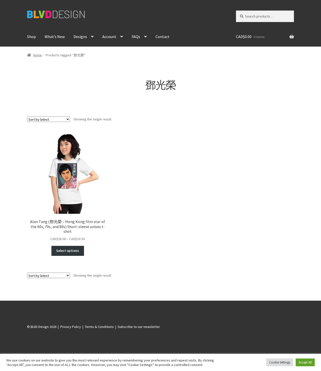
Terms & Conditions (99, 326)
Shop (31, 36)
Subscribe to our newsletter (139, 326)
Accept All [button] (305, 362)
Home (37, 55)
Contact (162, 36)
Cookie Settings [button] (279, 362)
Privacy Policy (70, 326)
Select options (67, 250)
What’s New (55, 36)
